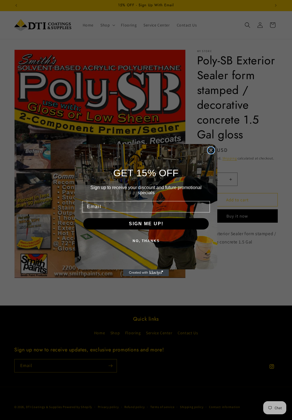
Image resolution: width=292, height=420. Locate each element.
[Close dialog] (211, 150)
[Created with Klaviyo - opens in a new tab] (146, 272)
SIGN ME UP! (146, 223)
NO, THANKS (146, 241)
